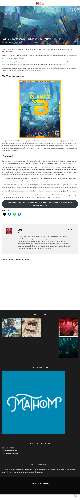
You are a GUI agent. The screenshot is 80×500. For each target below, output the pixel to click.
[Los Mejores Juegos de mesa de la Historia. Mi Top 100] (68, 348)
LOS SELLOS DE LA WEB (9, 451)
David (6, 42)
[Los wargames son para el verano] (31, 328)
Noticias (11, 42)
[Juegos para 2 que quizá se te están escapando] (11, 328)
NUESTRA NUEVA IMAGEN (10, 453)
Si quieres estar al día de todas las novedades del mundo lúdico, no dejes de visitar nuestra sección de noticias (40, 204)
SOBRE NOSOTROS (8, 448)
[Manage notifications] (75, 495)
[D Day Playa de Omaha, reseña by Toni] (68, 328)
